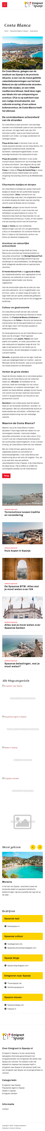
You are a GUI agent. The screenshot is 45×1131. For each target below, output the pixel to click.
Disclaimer (5, 1128)
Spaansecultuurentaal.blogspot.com (21, 948)
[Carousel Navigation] (36, 847)
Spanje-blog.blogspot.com (18, 966)
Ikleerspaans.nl (13, 926)
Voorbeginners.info (14, 944)
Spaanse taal (11, 918)
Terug (6, 476)
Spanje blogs (11, 958)
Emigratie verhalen (9, 1093)
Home (6, 31)
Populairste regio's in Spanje (13, 1088)
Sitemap (18, 1128)
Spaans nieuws (13, 997)
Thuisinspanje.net (14, 983)
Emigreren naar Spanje (17, 975)
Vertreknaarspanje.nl (15, 987)
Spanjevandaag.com (15, 1005)
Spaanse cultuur (13, 936)
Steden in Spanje (9, 1091)
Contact (5, 1109)
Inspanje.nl (11, 1009)
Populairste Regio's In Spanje (19, 31)
